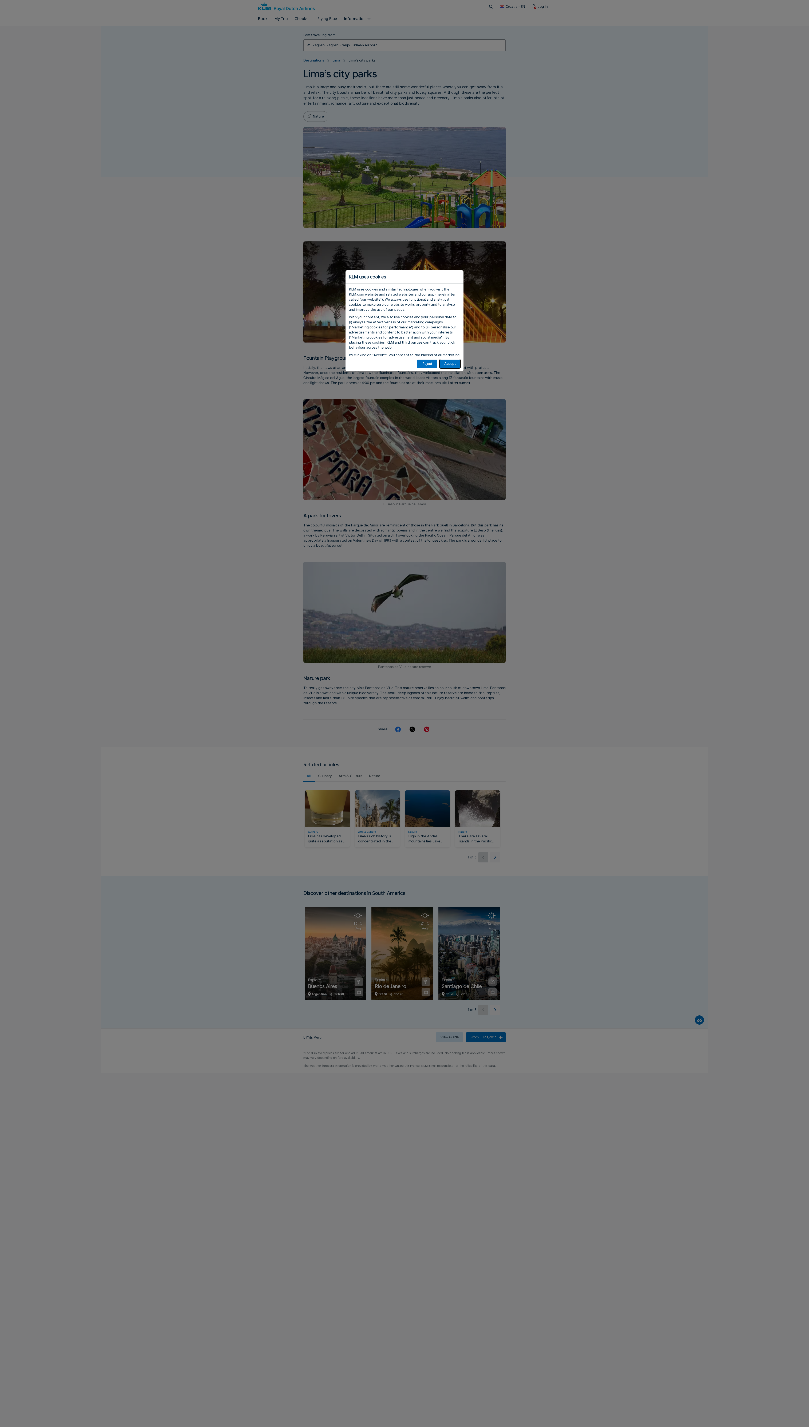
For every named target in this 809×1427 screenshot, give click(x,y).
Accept (450, 364)
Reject (427, 364)
